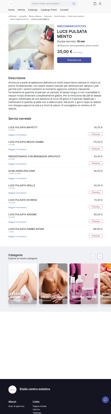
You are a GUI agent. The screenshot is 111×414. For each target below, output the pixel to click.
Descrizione (16, 78)
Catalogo (33, 10)
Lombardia (23, 16)
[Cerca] (74, 3)
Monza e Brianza (35, 16)
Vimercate (48, 16)
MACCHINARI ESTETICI (19, 19)
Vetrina (36, 409)
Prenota (96, 134)
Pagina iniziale (40, 406)
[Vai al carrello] (94, 3)
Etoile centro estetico (76, 16)
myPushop (12, 16)
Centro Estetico (60, 16)
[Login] (100, 3)
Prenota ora (74, 60)
